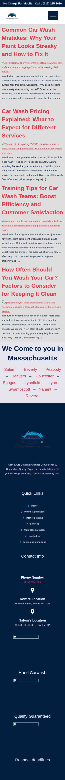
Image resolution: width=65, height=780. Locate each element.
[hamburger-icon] (53, 15)
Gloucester (44, 376)
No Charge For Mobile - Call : (23, 3)
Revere (32, 396)
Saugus (9, 382)
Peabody (53, 369)
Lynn (53, 382)
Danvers (18, 376)
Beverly (30, 369)
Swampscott (19, 389)
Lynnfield (32, 382)
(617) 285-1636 (52, 3)
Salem (9, 369)
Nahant (45, 389)
